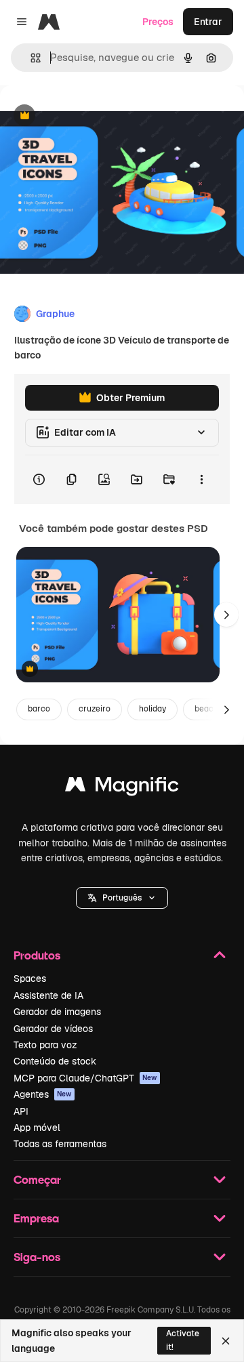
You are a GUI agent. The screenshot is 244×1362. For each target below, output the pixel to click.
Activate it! (182, 1340)
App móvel (37, 1127)
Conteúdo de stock (55, 1061)
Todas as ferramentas (60, 1144)
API (21, 1111)
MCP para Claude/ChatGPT (85, 1078)
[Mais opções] (201, 479)
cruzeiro (94, 708)
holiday (152, 708)
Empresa (36, 1218)
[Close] (225, 1341)
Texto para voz (45, 1045)
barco (39, 708)
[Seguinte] (226, 614)
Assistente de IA (48, 995)
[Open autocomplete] (30, 58)
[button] (122, 898)
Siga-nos (37, 1257)
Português (122, 897)
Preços (158, 22)
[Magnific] (122, 787)
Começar (37, 1179)
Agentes (43, 1094)
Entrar (208, 22)
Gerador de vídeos (53, 1029)
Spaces (30, 978)
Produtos (37, 955)
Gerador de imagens (57, 1012)
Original (87, 116)
